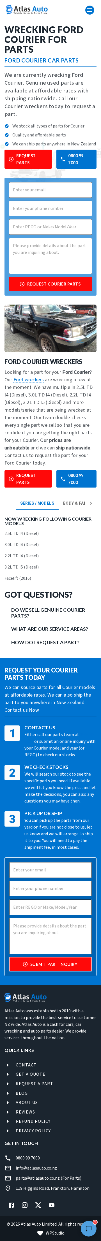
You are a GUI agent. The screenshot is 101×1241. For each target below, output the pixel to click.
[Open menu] (90, 10)
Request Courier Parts (54, 284)
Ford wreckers (28, 379)
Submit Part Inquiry (54, 964)
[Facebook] (11, 1205)
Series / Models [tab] (37, 503)
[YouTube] (51, 1205)
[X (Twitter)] (38, 1205)
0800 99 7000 (76, 159)
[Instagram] (24, 1205)
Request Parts (26, 159)
